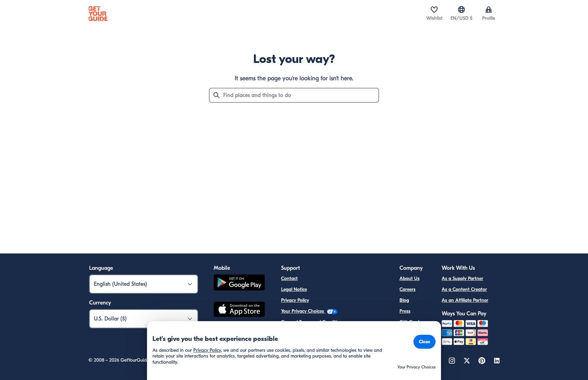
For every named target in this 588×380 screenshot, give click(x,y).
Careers (407, 289)
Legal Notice (294, 289)
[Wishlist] (434, 9)
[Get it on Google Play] (239, 284)
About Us (409, 278)
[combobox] (294, 95)
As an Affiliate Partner (465, 300)
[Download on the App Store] (239, 310)
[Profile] (488, 9)
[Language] (461, 9)
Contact (289, 278)
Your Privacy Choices (303, 311)
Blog (404, 300)
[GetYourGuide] (98, 13)
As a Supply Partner (462, 278)
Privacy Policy (295, 300)
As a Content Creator (464, 289)
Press (404, 311)
